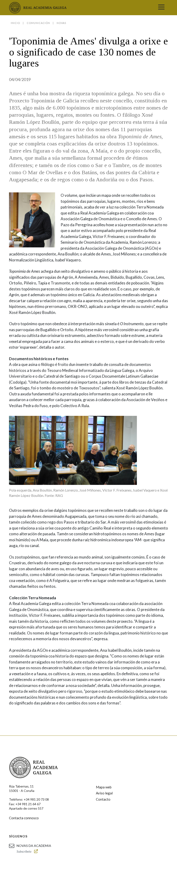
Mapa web (104, 787)
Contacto (103, 799)
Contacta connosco (24, 818)
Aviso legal (104, 793)
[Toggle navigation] (161, 7)
